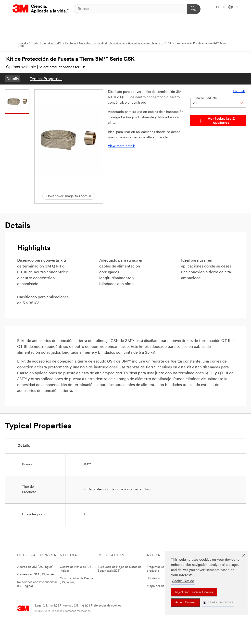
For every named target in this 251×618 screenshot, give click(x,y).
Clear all (239, 91)
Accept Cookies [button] (185, 602)
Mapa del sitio (156, 586)
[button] (218, 602)
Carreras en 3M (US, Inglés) (36, 574)
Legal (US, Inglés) (46, 605)
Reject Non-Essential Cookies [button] (194, 592)
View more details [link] (121, 146)
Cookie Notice (183, 581)
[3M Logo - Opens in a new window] (41, 9)
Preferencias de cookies (106, 605)
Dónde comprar (157, 578)
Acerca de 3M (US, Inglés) (35, 567)
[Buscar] (194, 9)
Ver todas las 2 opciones (221, 121)
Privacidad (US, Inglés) (74, 605)
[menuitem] (12, 78)
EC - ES (221, 7)
